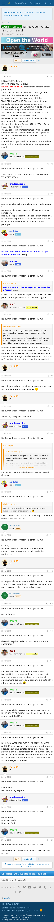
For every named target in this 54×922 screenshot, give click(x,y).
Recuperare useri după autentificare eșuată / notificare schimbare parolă (24, 14)
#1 (52, 76)
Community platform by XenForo (24, 915)
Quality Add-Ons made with (12, 917)
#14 (51, 631)
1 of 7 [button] (17, 60)
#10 (51, 492)
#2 (52, 164)
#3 (52, 194)
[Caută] (50, 3)
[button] (2, 903)
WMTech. (28, 917)
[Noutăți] (45, 3)
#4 (52, 241)
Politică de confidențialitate (13, 910)
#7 (52, 376)
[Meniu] (4, 3)
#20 (51, 840)
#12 (51, 571)
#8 (52, 406)
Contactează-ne (8, 908)
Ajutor (29, 910)
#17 (51, 733)
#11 (51, 535)
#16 (51, 700)
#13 (51, 604)
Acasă (36, 910)
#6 (52, 314)
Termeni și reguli (23, 908)
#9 (52, 433)
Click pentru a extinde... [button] (27, 467)
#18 (51, 777)
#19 (51, 807)
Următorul (27, 60)
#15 (51, 661)
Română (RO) (13, 904)
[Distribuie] (48, 76)
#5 (52, 271)
